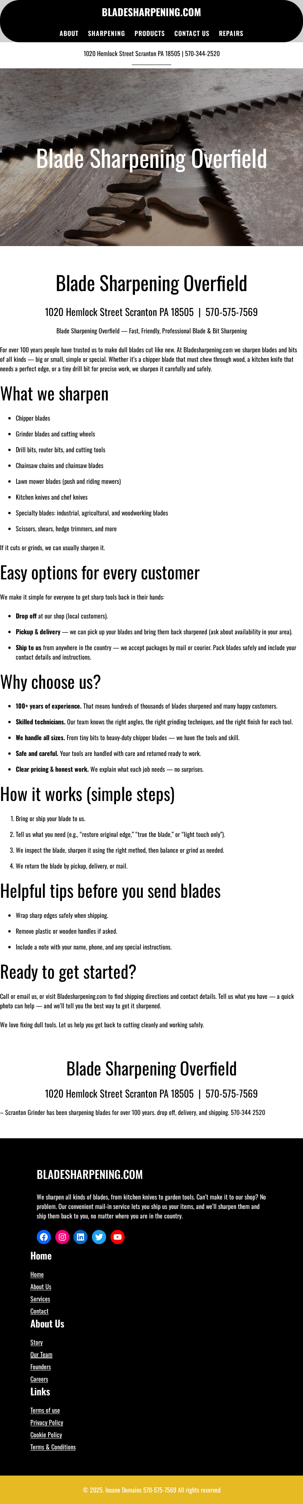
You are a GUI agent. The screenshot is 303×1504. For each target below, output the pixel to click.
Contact (39, 1311)
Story (36, 1342)
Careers (39, 1379)
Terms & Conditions (53, 1446)
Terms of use (45, 1410)
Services (40, 1298)
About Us (40, 1286)
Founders (40, 1366)
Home (37, 1274)
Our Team (41, 1354)
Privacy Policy (46, 1422)
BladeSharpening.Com (151, 11)
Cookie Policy (46, 1434)
